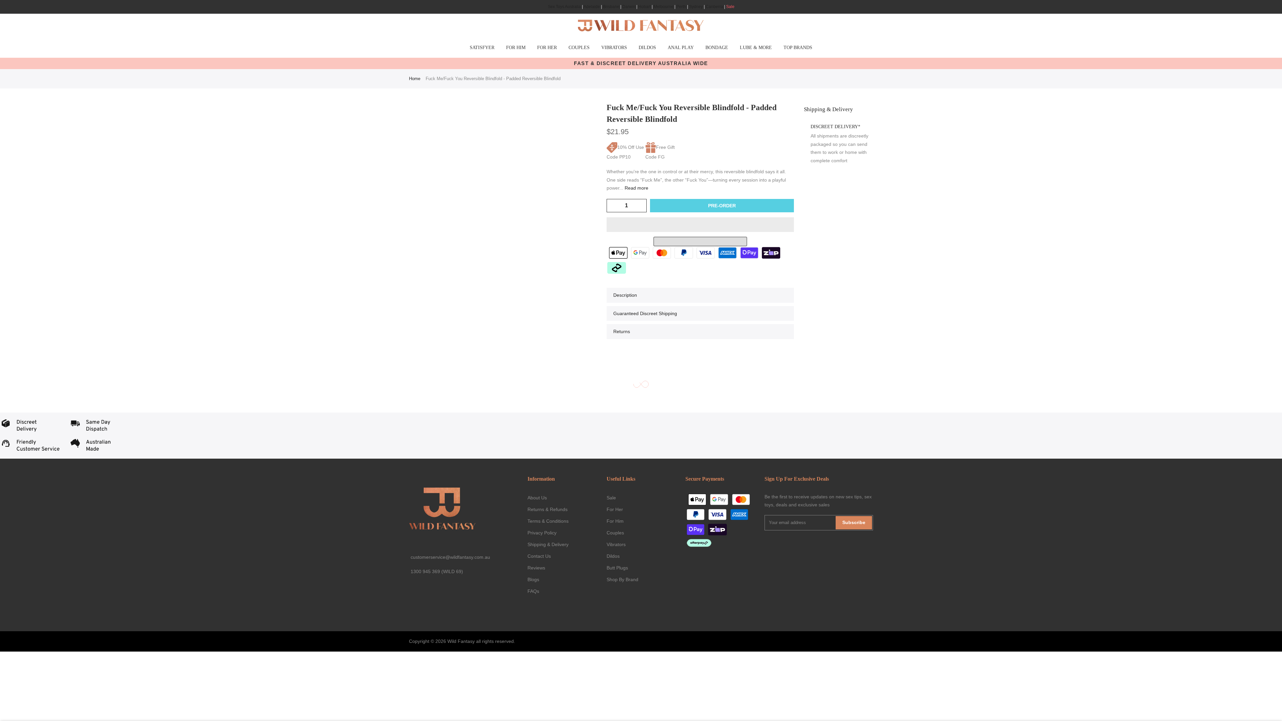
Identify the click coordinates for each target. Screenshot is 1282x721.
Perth (681, 6)
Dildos (613, 556)
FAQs (533, 591)
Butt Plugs (617, 567)
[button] (700, 224)
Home (414, 78)
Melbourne (663, 6)
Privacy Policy (542, 532)
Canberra (714, 6)
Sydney (696, 6)
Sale (730, 6)
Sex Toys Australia (564, 6)
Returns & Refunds (547, 509)
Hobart (644, 6)
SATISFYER (482, 47)
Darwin (628, 6)
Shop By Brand (622, 579)
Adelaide (592, 6)
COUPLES (579, 47)
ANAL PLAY (681, 47)
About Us (537, 497)
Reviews (536, 567)
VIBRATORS (614, 47)
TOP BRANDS (798, 47)
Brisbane (611, 6)
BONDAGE (716, 47)
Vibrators (616, 544)
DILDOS (647, 47)
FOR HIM (515, 47)
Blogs (533, 579)
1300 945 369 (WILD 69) (437, 571)
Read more (635, 188)
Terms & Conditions (548, 521)
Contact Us (539, 556)
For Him (615, 521)
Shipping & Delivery (548, 544)
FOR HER (547, 47)
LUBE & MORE (756, 47)
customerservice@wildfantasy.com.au (450, 557)
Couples (615, 532)
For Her (615, 509)
